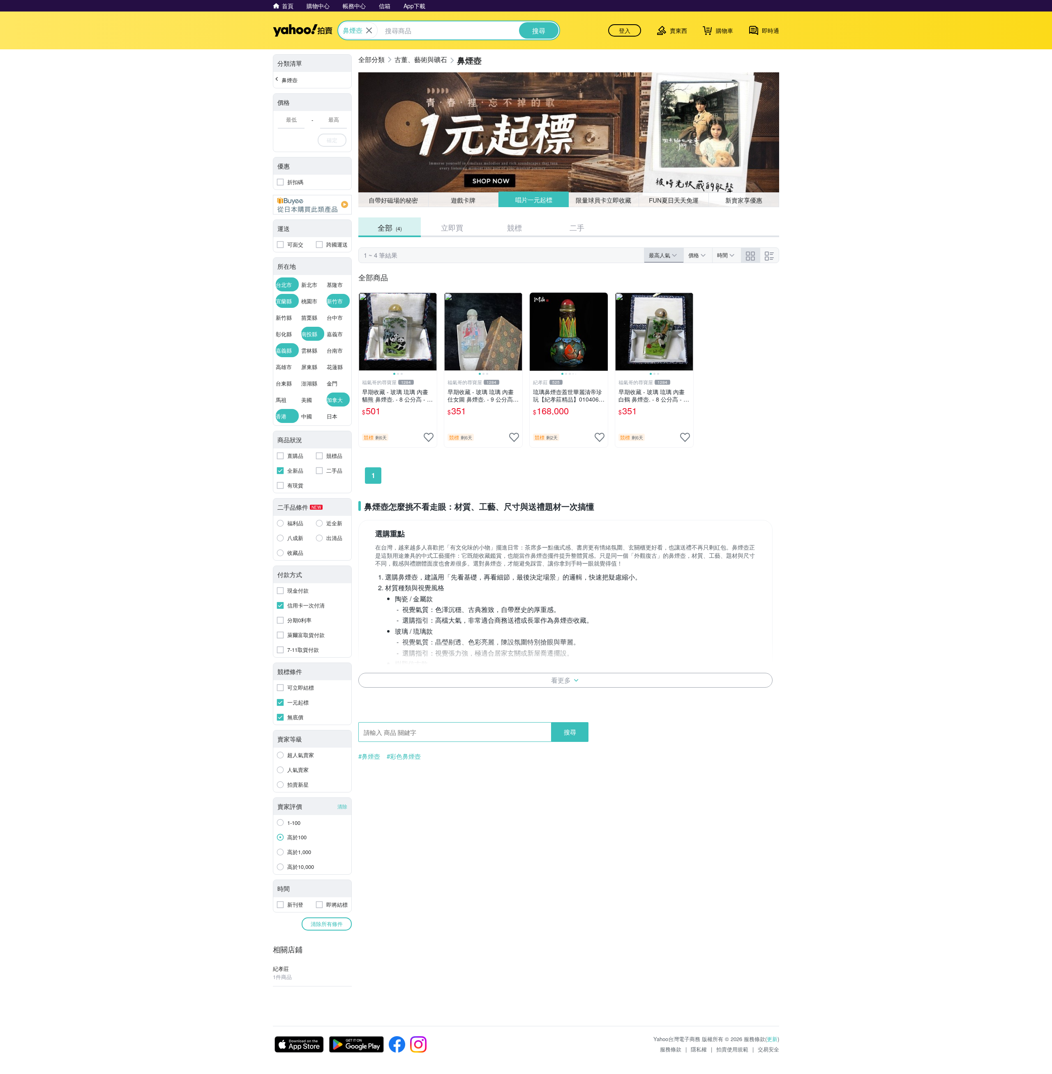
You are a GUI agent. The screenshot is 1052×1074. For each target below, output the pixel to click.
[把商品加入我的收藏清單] (429, 437)
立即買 (452, 227)
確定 (332, 140)
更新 (772, 1039)
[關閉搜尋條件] (369, 30)
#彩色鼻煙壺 (404, 756)
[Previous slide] (364, 331)
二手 (577, 227)
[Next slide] (431, 331)
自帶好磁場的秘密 (393, 200)
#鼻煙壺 (369, 756)
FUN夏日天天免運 (674, 200)
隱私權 (699, 1049)
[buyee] (312, 205)
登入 (624, 30)
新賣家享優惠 (743, 200)
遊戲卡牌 (463, 200)
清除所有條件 (327, 924)
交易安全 (768, 1049)
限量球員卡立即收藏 (603, 200)
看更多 (561, 680)
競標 (514, 227)
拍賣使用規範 (732, 1049)
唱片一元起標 (533, 199)
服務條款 (670, 1049)
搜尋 (570, 732)
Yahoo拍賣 (302, 30)
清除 (342, 806)
